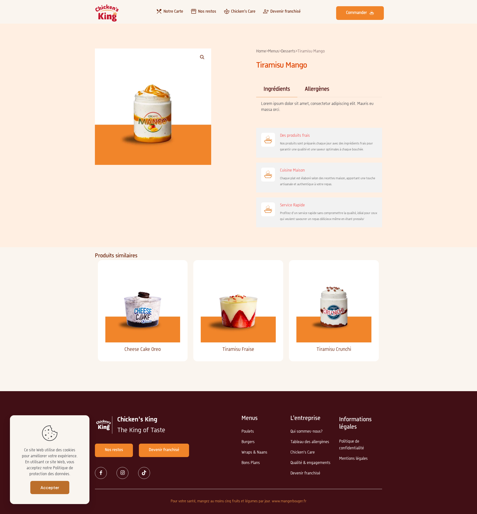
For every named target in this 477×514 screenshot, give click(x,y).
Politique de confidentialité (351, 445)
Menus (273, 51)
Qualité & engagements (310, 463)
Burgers (248, 442)
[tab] (276, 89)
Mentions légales (353, 459)
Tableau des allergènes (309, 442)
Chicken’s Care (302, 452)
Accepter (49, 487)
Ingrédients (277, 89)
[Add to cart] (173, 274)
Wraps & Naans (254, 452)
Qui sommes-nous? (306, 431)
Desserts (288, 51)
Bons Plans (250, 463)
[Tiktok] (146, 473)
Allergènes (317, 89)
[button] (202, 57)
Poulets (247, 431)
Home (261, 51)
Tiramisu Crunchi (334, 349)
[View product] (173, 285)
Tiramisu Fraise (238, 349)
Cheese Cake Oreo (142, 349)
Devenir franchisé (305, 473)
